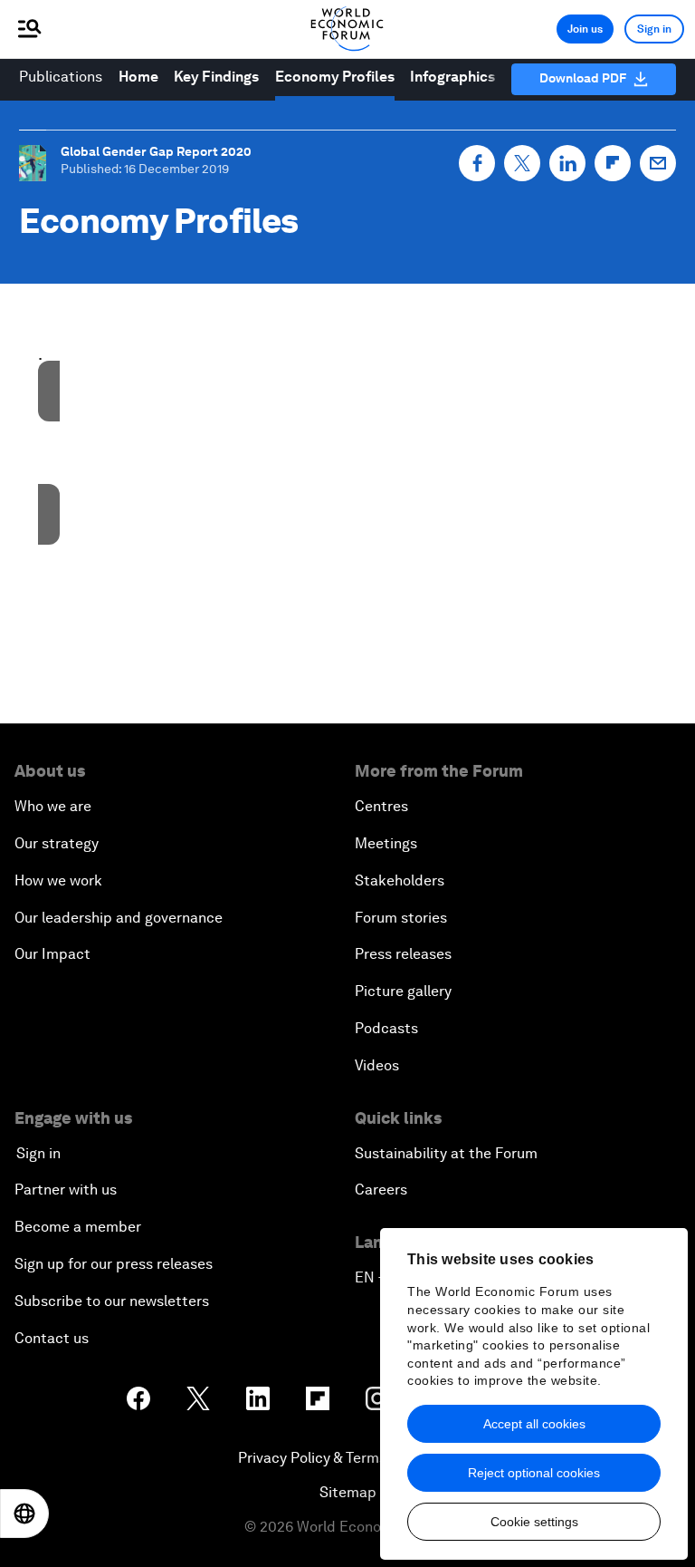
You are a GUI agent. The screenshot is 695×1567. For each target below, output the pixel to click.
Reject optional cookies (534, 1472)
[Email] (658, 163)
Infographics (452, 76)
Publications (60, 76)
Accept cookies (261, 487)
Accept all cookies (534, 1424)
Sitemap (347, 1492)
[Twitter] (522, 163)
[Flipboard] (613, 163)
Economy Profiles (335, 76)
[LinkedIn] (567, 163)
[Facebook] (477, 163)
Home (138, 76)
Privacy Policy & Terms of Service (347, 1457)
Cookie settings (534, 1521)
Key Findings (216, 76)
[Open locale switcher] (24, 1513)
